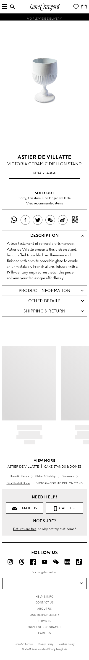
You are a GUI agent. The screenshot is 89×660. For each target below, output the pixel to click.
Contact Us (45, 603)
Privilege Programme (44, 627)
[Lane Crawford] (44, 10)
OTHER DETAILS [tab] (44, 301)
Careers (44, 633)
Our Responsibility (44, 615)
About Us (44, 609)
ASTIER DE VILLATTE (44, 157)
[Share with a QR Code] (75, 220)
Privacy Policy (45, 644)
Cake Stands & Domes (62, 466)
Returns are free (24, 528)
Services (44, 621)
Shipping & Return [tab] (44, 311)
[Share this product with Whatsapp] (14, 220)
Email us (27, 508)
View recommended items (44, 203)
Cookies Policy (67, 644)
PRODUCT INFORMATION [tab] (44, 291)
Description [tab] (44, 235)
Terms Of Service (23, 644)
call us (66, 508)
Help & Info (45, 597)
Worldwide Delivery (44, 18)
